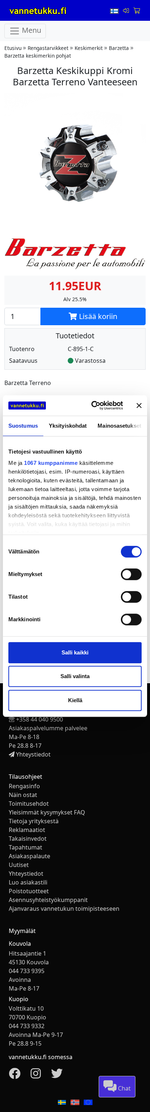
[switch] (131, 574)
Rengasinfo (24, 786)
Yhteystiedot (33, 754)
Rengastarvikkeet (48, 47)
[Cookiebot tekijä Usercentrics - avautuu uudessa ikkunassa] (93, 405)
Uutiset (19, 865)
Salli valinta (75, 676)
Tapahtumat (25, 847)
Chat (124, 1088)
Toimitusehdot (29, 804)
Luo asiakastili (28, 882)
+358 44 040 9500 (39, 719)
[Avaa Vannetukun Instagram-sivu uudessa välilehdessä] (36, 1076)
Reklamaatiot (27, 830)
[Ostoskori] (136, 11)
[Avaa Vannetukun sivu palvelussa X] (57, 1076)
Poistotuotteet (29, 891)
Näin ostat (23, 795)
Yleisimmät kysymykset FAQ (47, 812)
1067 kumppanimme (51, 463)
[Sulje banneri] (139, 405)
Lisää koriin (97, 316)
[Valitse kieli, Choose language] (115, 11)
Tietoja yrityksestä (34, 821)
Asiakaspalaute (29, 856)
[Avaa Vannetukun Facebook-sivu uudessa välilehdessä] (14, 1076)
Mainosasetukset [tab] (119, 426)
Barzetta (119, 47)
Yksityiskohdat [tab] (68, 426)
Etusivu (12, 47)
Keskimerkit (89, 47)
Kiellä (75, 700)
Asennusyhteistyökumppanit (48, 900)
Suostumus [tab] (23, 426)
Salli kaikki (75, 652)
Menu (30, 30)
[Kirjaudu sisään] (126, 11)
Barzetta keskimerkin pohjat (37, 55)
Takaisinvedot (28, 839)
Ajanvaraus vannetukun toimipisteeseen (64, 909)
